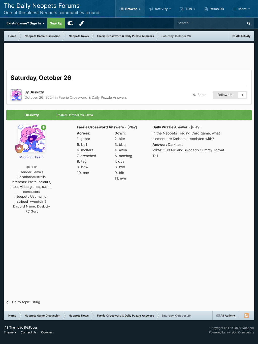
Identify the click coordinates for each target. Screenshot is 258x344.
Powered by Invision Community (231, 332)
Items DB (216, 9)
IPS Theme (11, 327)
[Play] (132, 127)
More (242, 9)
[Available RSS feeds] (246, 315)
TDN (188, 9)
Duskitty (36, 92)
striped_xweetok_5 (31, 201)
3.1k (33, 167)
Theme (9, 332)
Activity (161, 9)
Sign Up (56, 23)
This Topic (229, 23)
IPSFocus (31, 327)
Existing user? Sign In (24, 23)
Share (201, 95)
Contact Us (29, 332)
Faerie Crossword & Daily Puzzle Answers (93, 97)
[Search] (248, 23)
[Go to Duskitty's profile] (16, 94)
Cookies (47, 332)
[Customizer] (70, 23)
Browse (130, 9)
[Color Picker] (81, 23)
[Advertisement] (129, 57)
